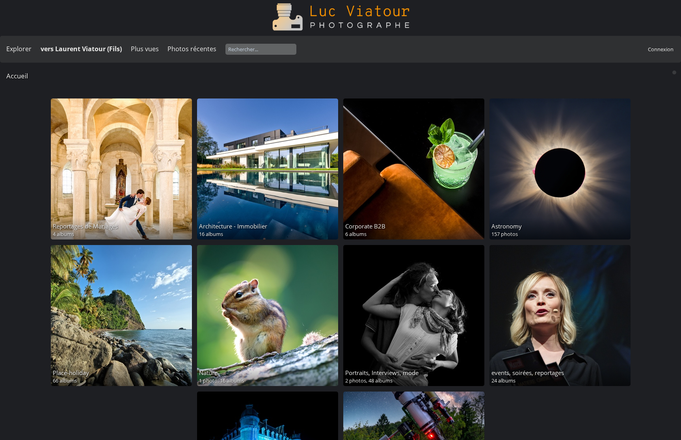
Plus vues (145, 49)
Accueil (17, 75)
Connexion (661, 49)
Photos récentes (191, 49)
